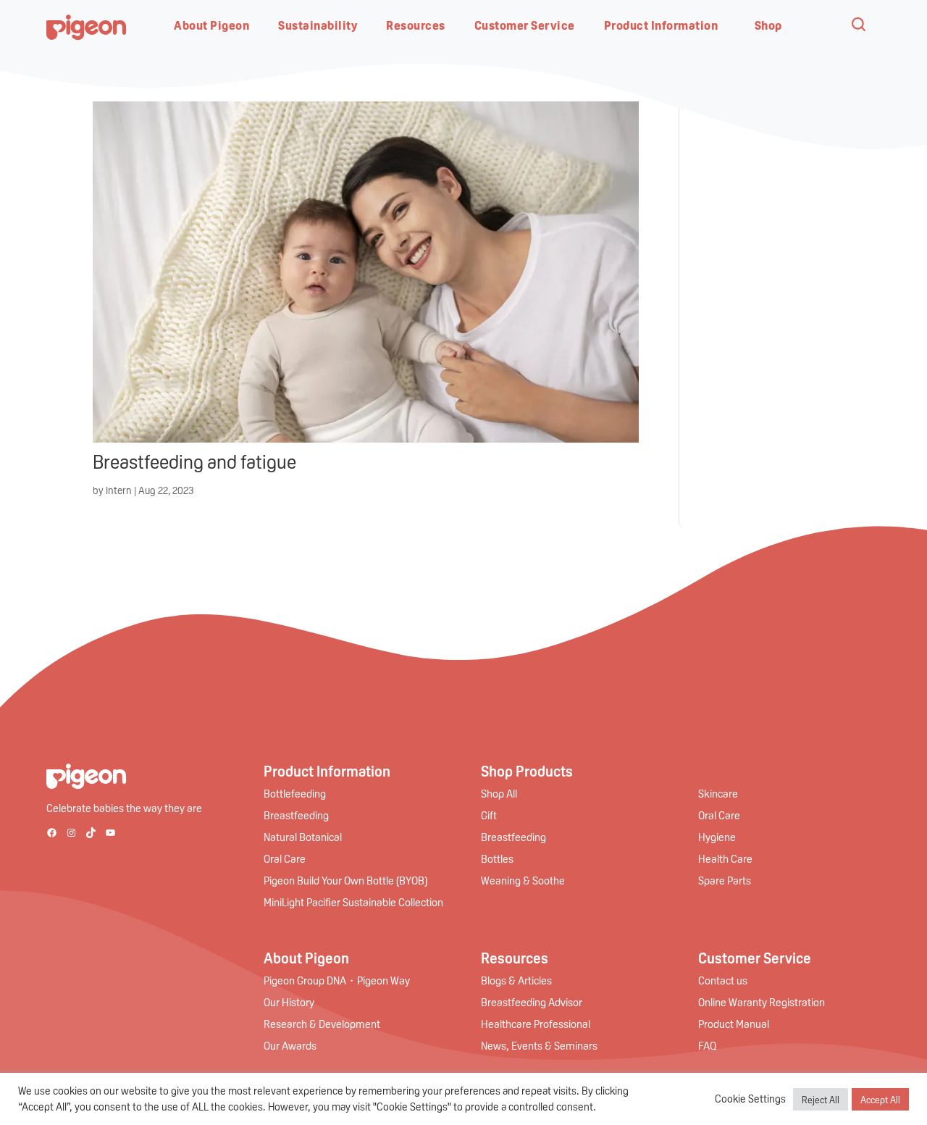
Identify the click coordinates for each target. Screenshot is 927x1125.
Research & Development (322, 1023)
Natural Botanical (303, 836)
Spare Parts (724, 880)
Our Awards (290, 1045)
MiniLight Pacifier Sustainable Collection (353, 902)
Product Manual (733, 1023)
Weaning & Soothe (523, 880)
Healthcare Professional (535, 1023)
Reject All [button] (820, 1099)
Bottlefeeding (295, 793)
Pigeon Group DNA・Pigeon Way (337, 980)
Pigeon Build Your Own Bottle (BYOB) (345, 880)
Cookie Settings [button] (750, 1098)
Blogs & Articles (516, 980)
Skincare (718, 793)
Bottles (497, 858)
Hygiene (717, 836)
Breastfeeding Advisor (531, 1002)
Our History (289, 1002)
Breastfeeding (296, 815)
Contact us (722, 980)
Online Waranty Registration (761, 1002)
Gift (489, 815)
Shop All (499, 793)
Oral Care (285, 858)
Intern (119, 489)
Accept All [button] (880, 1099)
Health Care (725, 858)
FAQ (707, 1045)
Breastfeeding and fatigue (194, 461)
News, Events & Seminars (539, 1045)
